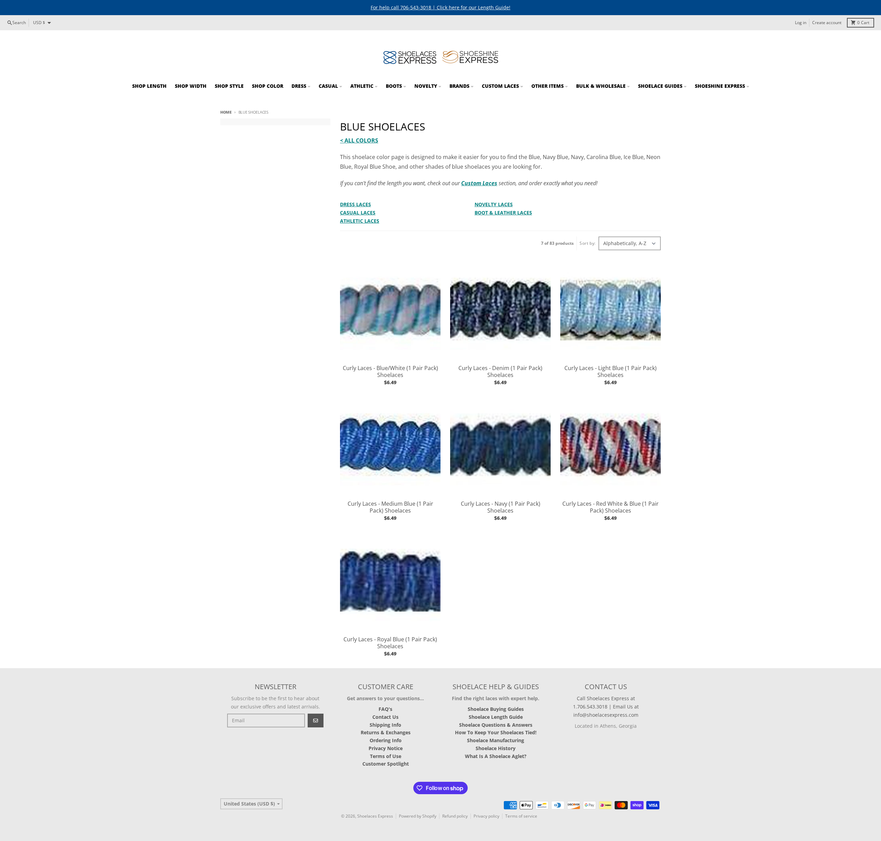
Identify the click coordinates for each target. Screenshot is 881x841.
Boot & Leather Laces (503, 212)
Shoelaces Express (375, 816)
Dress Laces (355, 204)
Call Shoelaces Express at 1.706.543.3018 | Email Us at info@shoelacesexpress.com (606, 706)
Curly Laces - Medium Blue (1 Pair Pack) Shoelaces (390, 507)
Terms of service (521, 816)
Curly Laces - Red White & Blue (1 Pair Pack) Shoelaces (610, 507)
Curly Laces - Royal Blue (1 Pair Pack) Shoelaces (390, 643)
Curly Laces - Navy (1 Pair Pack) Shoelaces (500, 507)
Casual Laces (357, 212)
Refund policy (455, 816)
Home (226, 112)
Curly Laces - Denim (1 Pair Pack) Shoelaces (500, 371)
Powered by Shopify (417, 816)
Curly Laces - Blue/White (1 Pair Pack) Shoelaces (390, 371)
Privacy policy (486, 816)
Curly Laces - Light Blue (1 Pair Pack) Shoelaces (610, 371)
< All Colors (359, 140)
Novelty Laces (494, 204)
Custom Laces (479, 183)
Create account (826, 22)
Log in (800, 22)
